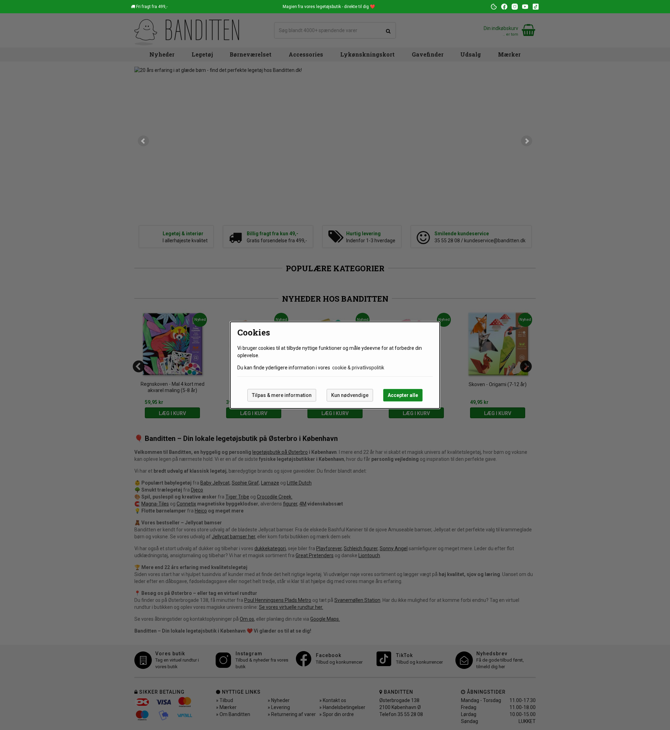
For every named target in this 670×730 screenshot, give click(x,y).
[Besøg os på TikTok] (535, 6)
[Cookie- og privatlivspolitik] (493, 6)
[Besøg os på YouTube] (525, 6)
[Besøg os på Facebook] (504, 6)
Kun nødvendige (349, 395)
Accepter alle (403, 395)
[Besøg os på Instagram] (514, 6)
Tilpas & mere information (282, 395)
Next (526, 141)
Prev (143, 141)
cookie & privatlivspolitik (358, 367)
